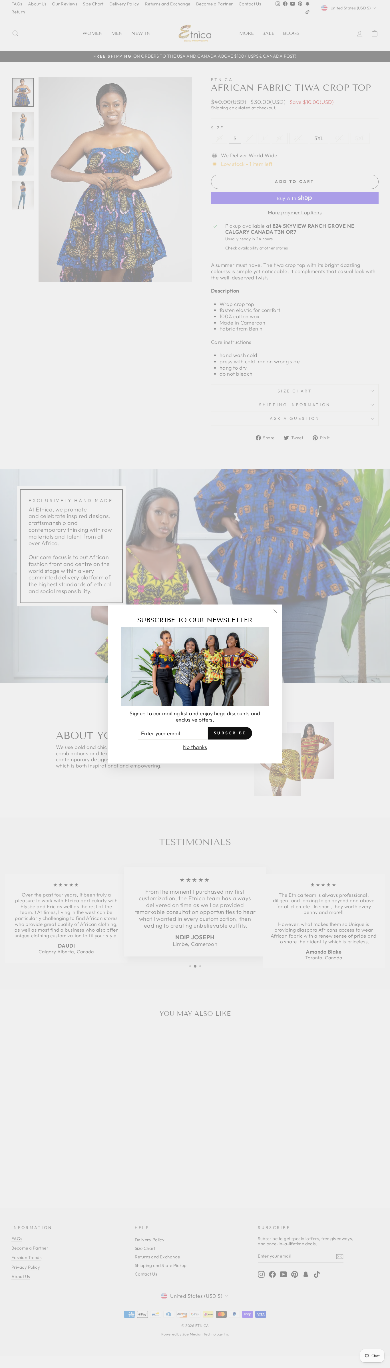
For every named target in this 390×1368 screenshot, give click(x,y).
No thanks (195, 747)
